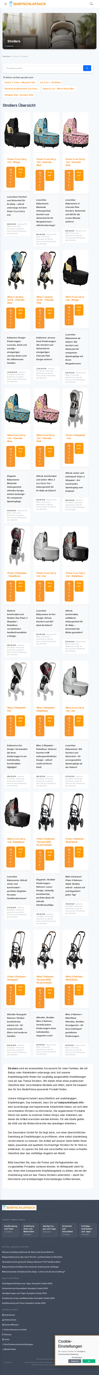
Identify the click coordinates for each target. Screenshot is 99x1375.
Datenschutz (10, 1320)
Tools (6, 1339)
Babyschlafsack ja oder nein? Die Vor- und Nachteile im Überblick (32, 1257)
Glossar (8, 1334)
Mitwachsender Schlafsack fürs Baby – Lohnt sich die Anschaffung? (33, 1272)
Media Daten (10, 1349)
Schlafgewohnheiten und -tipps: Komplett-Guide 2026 (27, 1283)
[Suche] (87, 68)
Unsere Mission (11, 1325)
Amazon (20, 171)
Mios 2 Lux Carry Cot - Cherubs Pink (46, 438)
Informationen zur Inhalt (15, 1329)
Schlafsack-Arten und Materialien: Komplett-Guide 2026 (28, 1298)
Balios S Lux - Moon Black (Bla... (59, 88)
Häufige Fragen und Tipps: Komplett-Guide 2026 (24, 1293)
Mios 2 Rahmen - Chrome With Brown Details (46, 979)
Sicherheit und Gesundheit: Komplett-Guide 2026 (25, 1288)
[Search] (91, 4)
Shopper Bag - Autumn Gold (19, 95)
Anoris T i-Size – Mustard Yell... (20, 82)
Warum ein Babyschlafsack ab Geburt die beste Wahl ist (28, 1252)
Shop (11, 177)
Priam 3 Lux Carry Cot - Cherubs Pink (75, 162)
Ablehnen (75, 1361)
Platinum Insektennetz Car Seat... (22, 88)
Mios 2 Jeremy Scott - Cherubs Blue (15, 300)
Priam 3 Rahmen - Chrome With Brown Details (46, 841)
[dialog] (77, 1350)
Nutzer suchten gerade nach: (19, 77)
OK (89, 1361)
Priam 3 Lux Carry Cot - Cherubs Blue (46, 162)
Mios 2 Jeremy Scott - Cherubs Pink (45, 300)
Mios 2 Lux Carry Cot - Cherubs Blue (16, 438)
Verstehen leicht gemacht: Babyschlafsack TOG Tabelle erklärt (31, 1262)
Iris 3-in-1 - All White (50, 82)
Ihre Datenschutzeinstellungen (18, 1344)
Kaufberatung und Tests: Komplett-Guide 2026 (24, 1303)
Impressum (9, 1315)
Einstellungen (77, 1357)
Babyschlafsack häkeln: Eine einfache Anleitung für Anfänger (30, 1267)
